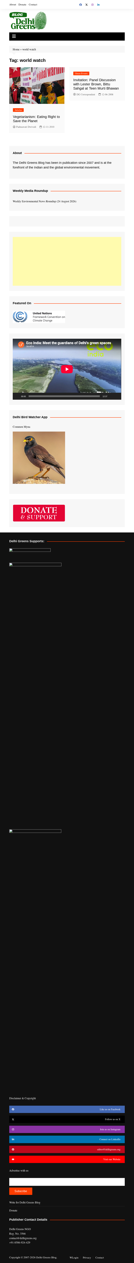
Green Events (81, 73)
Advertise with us (18, 1170)
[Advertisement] (67, 261)
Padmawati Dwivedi (26, 126)
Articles (18, 110)
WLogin (74, 1257)
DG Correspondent (86, 94)
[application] (67, 369)
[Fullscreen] (116, 396)
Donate (22, 4)
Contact (33, 4)
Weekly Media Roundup (30, 191)
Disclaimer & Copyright (22, 1098)
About (12, 4)
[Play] (17, 396)
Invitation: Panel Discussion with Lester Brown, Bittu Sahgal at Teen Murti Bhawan (96, 84)
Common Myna (21, 426)
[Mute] (111, 396)
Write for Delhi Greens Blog (24, 1202)
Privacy (87, 1257)
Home (16, 49)
